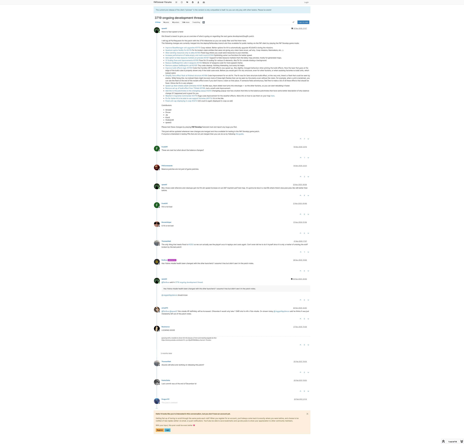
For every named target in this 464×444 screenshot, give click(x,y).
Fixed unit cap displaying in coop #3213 (181, 101)
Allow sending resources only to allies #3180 (182, 53)
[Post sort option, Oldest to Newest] (294, 22)
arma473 (165, 308)
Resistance (166, 327)
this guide (239, 134)
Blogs (159, 22)
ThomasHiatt (166, 241)
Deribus (164, 260)
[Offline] (158, 167)
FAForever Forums (163, 2)
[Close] (307, 414)
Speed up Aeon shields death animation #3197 (183, 86)
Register (160, 430)
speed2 (164, 28)
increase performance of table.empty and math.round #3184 (189, 55)
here (272, 96)
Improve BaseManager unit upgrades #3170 (182, 48)
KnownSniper (166, 222)
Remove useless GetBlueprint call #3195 (181, 65)
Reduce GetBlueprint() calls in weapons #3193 (183, 63)
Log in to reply (303, 22)
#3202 (191, 244)
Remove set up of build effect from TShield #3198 (185, 88)
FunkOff (165, 147)
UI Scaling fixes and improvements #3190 (182, 60)
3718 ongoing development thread (189, 282)
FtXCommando (167, 166)
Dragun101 (165, 399)
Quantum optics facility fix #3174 (178, 50)
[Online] (158, 30)
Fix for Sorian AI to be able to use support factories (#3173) (188, 98)
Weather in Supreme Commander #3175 (181, 96)
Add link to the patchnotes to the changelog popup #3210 (188, 91)
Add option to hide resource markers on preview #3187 (187, 58)
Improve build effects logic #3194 (178, 68)
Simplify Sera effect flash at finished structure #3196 (186, 75)
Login (167, 430)
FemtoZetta (166, 380)
